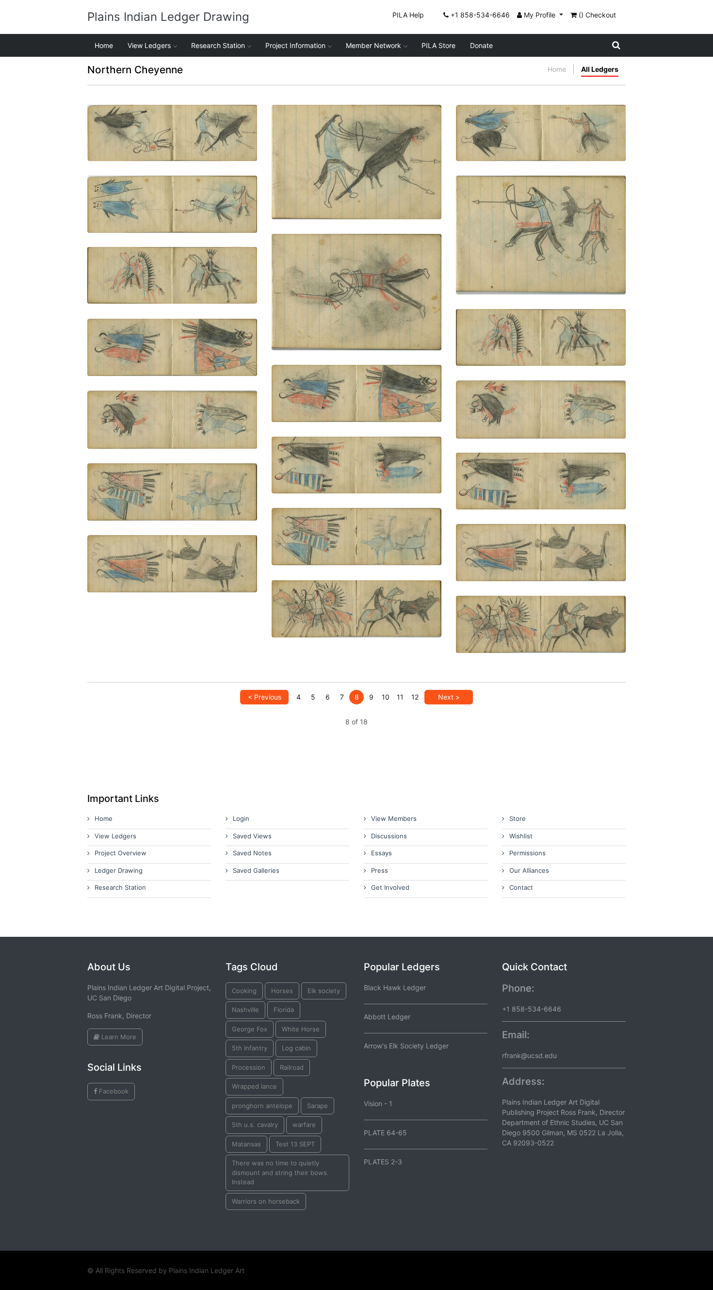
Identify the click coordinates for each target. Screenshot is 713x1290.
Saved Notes (252, 853)
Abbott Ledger (387, 1016)
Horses (282, 991)
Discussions (389, 836)
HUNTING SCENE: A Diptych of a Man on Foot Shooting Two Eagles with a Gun (541, 125)
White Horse (301, 1029)
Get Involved (390, 887)
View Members (394, 818)
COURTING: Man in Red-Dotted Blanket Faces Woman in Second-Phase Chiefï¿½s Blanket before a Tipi (172, 488)
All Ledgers (599, 69)
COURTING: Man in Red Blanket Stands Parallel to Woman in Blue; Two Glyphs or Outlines (541, 549)
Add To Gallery (195, 158)
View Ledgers (149, 45)
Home (104, 45)
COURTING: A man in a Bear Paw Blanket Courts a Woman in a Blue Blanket (172, 411)
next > (449, 697)
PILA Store (438, 45)
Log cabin (296, 1048)
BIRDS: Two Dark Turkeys (172, 551)
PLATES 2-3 (383, 1162)
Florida (284, 1009)
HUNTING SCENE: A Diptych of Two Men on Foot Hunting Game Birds (541, 215)
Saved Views (252, 836)
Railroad (292, 1067)
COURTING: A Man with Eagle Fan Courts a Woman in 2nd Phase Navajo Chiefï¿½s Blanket (356, 461)
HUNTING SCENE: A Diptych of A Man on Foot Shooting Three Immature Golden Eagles (356, 272)
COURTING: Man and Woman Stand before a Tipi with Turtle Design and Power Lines (356, 389)
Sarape (317, 1106)
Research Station (218, 45)
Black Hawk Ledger (395, 987)
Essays (381, 853)
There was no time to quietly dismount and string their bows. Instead (280, 1172)
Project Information (295, 45)
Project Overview (120, 853)
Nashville (245, 1009)
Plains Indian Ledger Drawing (168, 17)
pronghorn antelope (262, 1106)
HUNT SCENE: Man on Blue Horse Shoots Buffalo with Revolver (541, 616)
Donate (481, 45)
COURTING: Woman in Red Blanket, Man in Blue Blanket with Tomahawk (172, 339)
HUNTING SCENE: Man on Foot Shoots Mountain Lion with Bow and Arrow (356, 142)
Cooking (244, 991)
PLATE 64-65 (385, 1132)
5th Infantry (249, 1048)
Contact (521, 887)
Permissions (527, 853)
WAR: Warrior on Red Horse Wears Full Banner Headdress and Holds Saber (172, 268)
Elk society (324, 991)
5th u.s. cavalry (255, 1124)
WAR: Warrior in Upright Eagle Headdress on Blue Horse (541, 330)
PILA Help (408, 15)
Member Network (373, 45)
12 (415, 697)
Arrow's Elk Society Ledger (406, 1046)
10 (385, 697)
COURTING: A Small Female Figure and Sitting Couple (541, 401)
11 (400, 697)
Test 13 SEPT (295, 1144)
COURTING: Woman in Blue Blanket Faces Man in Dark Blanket (541, 473)
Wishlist (521, 836)
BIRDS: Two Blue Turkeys (356, 524)
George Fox (249, 1029)
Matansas (246, 1144)
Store (517, 818)
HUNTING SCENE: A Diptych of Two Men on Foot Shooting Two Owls (172, 196)
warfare (304, 1124)
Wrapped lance (254, 1086)
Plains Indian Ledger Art (206, 1270)
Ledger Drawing (119, 870)
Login (241, 818)
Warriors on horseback (266, 1201)
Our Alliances (529, 870)
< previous (264, 697)
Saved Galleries (256, 870)
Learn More (117, 1037)
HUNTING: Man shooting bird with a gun (172, 121)
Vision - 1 (378, 1103)
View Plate (140, 158)
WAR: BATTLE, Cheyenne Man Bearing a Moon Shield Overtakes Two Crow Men (356, 601)
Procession (248, 1067)
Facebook (113, 1091)
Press (379, 870)
